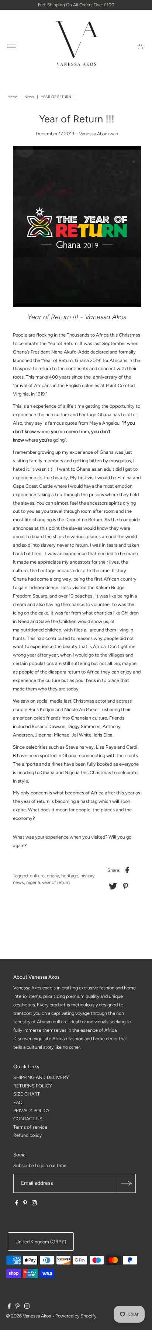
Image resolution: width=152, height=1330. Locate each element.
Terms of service (30, 1127)
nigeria (33, 882)
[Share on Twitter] (112, 886)
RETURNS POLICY (32, 1086)
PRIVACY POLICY (31, 1110)
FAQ (18, 1102)
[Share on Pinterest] (125, 886)
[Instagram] (34, 1203)
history (87, 875)
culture (37, 875)
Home (12, 96)
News (29, 96)
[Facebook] (16, 1203)
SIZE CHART (26, 1094)
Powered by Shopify (75, 1316)
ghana (53, 875)
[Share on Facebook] (126, 869)
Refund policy (27, 1135)
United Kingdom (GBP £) (40, 1241)
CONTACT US (27, 1118)
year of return (56, 882)
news (18, 882)
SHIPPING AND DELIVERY (41, 1077)
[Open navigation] (11, 46)
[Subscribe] (126, 1183)
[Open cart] (140, 46)
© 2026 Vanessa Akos (28, 1316)
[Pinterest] (25, 1203)
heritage (69, 875)
